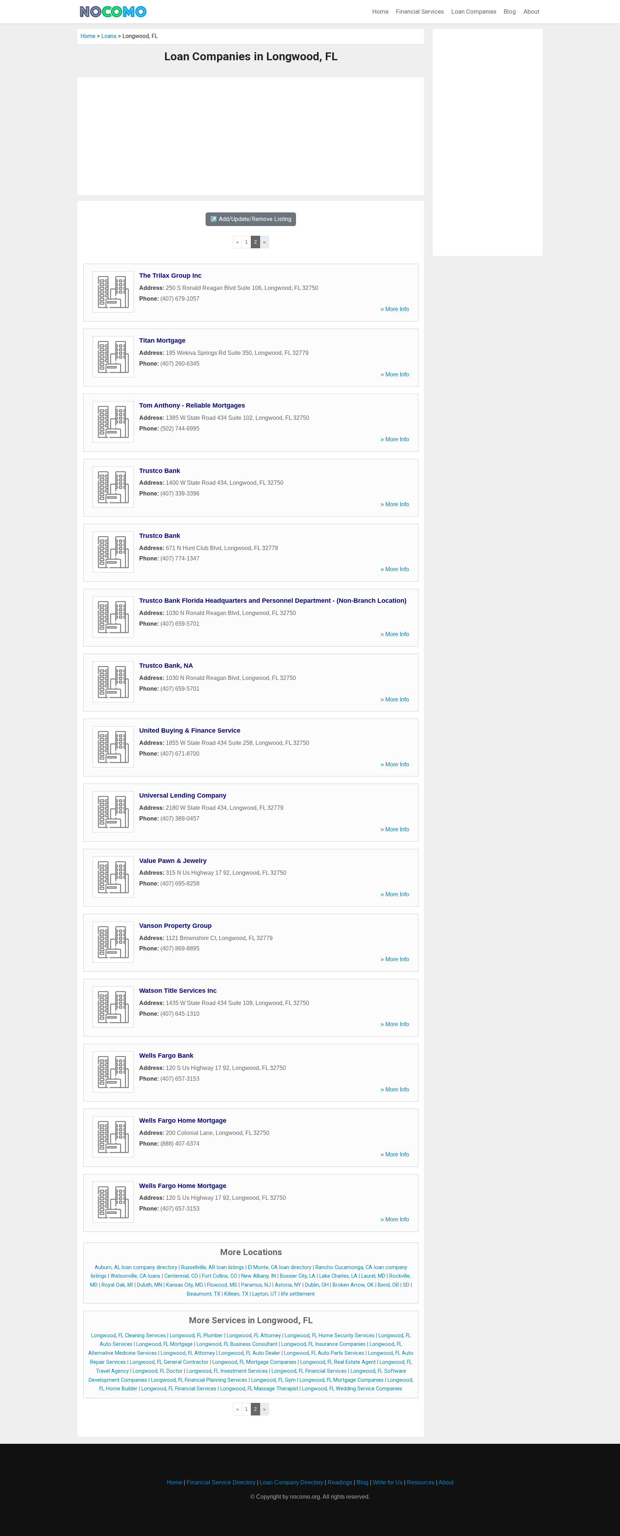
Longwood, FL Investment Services (227, 1371)
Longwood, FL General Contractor (169, 1362)
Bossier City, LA (297, 1276)
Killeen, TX (236, 1294)
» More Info (395, 309)
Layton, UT (264, 1294)
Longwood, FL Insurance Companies (323, 1344)
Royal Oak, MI (117, 1285)
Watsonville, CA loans (135, 1276)
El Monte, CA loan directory (279, 1267)
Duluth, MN (149, 1285)
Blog (510, 11)
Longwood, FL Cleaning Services (128, 1336)
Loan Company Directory (291, 1482)
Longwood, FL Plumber (196, 1336)
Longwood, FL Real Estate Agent (338, 1362)
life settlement (298, 1294)
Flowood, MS (222, 1285)
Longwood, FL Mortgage (164, 1344)
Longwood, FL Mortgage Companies (254, 1362)
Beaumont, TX (203, 1294)
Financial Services (420, 11)
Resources (421, 1482)
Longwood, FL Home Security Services (330, 1336)
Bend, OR (388, 1285)
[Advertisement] (250, 136)
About (531, 11)
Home (380, 11)
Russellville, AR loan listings (212, 1267)
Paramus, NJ (256, 1285)
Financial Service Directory (221, 1482)
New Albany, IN (258, 1276)
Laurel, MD (373, 1276)
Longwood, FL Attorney (254, 1336)
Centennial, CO (181, 1276)
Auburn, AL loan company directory (136, 1267)
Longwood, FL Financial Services (309, 1371)
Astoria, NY (288, 1285)
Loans (109, 36)
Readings (340, 1482)
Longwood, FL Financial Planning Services (199, 1380)
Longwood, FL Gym (273, 1380)
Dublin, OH (317, 1285)
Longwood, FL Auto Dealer (249, 1353)
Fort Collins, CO (219, 1276)
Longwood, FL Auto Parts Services (324, 1353)
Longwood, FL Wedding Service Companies (352, 1389)
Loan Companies (473, 11)
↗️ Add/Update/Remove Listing (250, 219)
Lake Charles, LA (338, 1276)
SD (406, 1285)
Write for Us (388, 1482)
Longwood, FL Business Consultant (237, 1344)
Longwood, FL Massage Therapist (259, 1389)
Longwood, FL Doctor (158, 1371)
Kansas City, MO (184, 1285)
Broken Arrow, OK (353, 1285)
